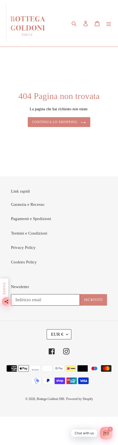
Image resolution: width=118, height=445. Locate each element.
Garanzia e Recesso (27, 204)
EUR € (57, 334)
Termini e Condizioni (29, 233)
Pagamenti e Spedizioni (31, 218)
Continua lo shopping (54, 122)
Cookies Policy (24, 262)
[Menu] (108, 23)
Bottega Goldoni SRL (51, 399)
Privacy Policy (23, 247)
